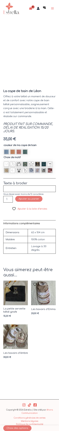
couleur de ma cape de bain (20, 145)
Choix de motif (12, 157)
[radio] (6, 151)
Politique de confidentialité (29, 424)
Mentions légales (29, 421)
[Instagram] (24, 405)
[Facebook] (35, 405)
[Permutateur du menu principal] (52, 8)
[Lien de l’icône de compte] (38, 8)
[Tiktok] (29, 405)
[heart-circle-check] (44, 7)
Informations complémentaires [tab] (21, 223)
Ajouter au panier (29, 198)
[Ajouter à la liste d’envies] (7, 284)
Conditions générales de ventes (29, 418)
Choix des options (17, 428)
